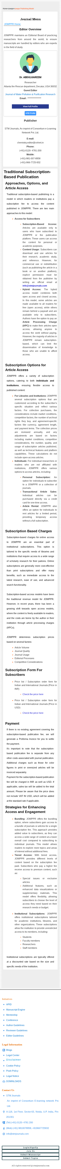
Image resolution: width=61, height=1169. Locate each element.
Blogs (9, 1050)
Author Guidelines (15, 1025)
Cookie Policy (13, 1066)
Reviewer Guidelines (16, 1030)
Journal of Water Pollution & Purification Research (30, 94)
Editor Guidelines (15, 1036)
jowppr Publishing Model (24, 9)
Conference (12, 1020)
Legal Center (12, 1055)
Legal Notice (12, 1076)
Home (5, 9)
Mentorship (11, 1015)
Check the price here (33, 694)
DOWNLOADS (13, 1081)
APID (9, 1004)
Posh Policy (12, 1071)
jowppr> (12, 9)
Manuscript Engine (15, 1009)
